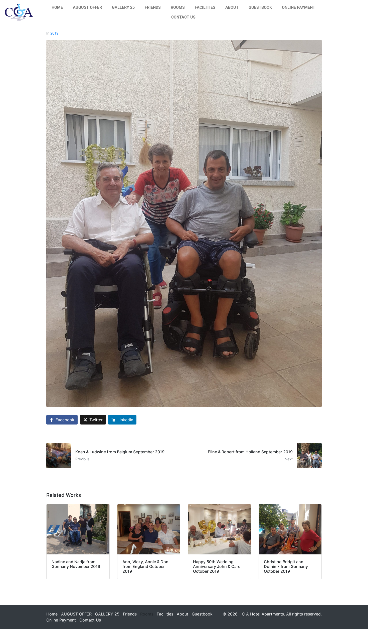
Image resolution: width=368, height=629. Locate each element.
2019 (54, 33)
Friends (153, 7)
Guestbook (260, 7)
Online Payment (298, 7)
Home (57, 7)
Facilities (205, 7)
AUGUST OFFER (87, 7)
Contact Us (183, 17)
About (232, 7)
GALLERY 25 (123, 7)
